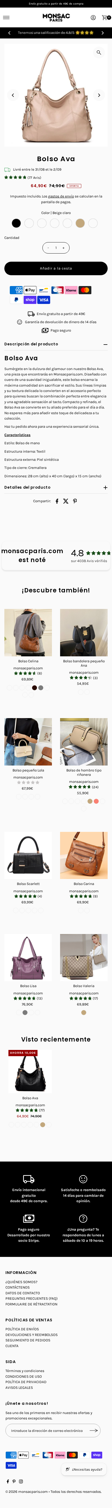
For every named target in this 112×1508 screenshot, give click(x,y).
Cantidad (11, 238)
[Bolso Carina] (84, 855)
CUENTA (11, 1346)
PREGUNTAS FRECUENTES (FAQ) (31, 1298)
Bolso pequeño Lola (28, 770)
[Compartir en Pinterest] (75, 501)
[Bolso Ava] (30, 1071)
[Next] (102, 33)
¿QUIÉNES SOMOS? (21, 1282)
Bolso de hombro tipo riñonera (83, 772)
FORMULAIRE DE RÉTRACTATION (31, 1304)
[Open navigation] (6, 17)
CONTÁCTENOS (17, 1287)
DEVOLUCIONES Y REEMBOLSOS (31, 1335)
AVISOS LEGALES (19, 1388)
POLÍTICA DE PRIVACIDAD (25, 1382)
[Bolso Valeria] (84, 957)
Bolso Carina (84, 884)
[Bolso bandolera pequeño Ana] (84, 632)
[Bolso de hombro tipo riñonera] (84, 742)
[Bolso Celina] (28, 632)
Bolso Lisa (28, 986)
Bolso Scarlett (28, 884)
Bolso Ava (30, 1098)
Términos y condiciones (24, 1371)
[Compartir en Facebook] (57, 501)
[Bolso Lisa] (28, 957)
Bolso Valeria (83, 986)
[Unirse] (94, 1430)
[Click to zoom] (99, 53)
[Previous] (9, 33)
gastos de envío (61, 196)
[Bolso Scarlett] (28, 855)
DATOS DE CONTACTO (22, 1293)
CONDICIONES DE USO (23, 1376)
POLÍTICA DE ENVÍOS (22, 1329)
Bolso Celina (28, 661)
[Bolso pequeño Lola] (28, 742)
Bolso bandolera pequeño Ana (84, 663)
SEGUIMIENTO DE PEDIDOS (27, 1340)
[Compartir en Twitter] (66, 501)
